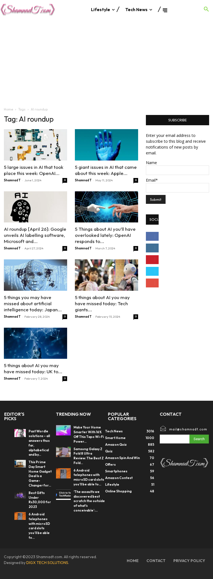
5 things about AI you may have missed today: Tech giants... (102, 303)
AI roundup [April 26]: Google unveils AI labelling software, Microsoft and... (35, 235)
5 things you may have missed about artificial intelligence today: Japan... (33, 303)
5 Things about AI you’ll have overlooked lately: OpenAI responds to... (105, 235)
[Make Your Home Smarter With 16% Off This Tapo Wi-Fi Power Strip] (63, 430)
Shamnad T (12, 180)
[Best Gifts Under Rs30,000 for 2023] (20, 494)
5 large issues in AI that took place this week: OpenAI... (33, 170)
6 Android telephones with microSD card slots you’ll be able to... (39, 526)
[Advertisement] (106, 60)
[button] (206, 9)
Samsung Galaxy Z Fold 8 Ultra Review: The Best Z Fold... (88, 456)
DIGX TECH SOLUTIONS (47, 562)
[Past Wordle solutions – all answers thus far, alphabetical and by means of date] (20, 433)
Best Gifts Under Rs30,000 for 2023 (40, 500)
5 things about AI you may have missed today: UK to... (33, 368)
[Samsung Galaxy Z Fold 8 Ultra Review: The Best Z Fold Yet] (63, 452)
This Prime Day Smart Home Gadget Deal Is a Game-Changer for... (40, 473)
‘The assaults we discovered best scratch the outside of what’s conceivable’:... (89, 501)
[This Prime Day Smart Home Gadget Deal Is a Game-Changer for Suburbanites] (20, 464)
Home (8, 109)
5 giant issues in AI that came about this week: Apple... (106, 170)
